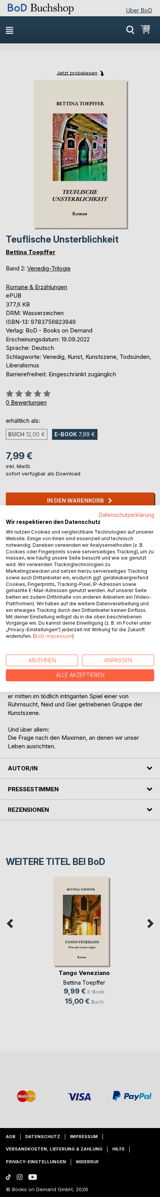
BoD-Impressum (53, 636)
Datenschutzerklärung (126, 515)
